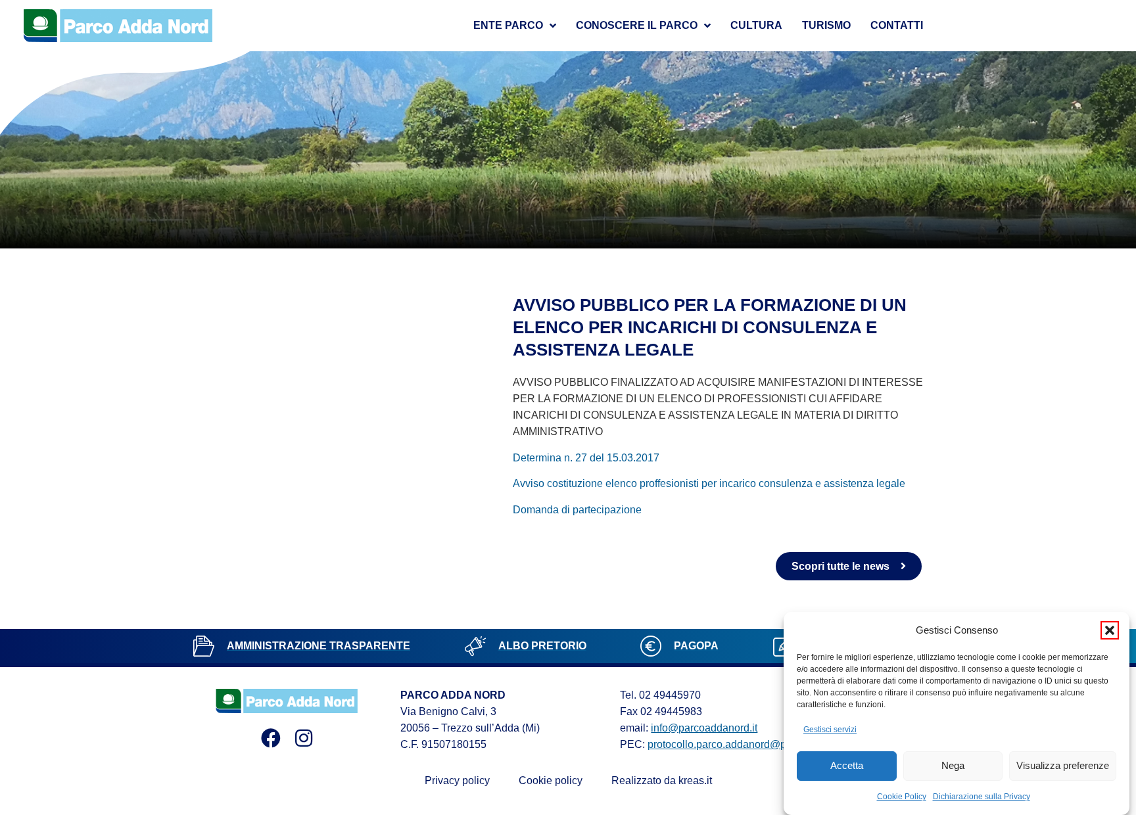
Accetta (846, 766)
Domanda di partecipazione (577, 509)
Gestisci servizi (830, 729)
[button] (1109, 630)
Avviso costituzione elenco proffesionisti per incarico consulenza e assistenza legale (709, 483)
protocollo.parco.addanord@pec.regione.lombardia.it (770, 744)
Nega (952, 766)
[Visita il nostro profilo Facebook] (271, 738)
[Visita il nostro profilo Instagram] (304, 738)
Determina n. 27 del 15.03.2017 (586, 457)
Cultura (756, 25)
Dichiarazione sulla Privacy (981, 796)
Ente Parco (508, 25)
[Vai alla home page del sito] (118, 26)
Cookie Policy (901, 796)
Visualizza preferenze (1062, 766)
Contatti (896, 25)
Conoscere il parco (637, 25)
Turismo (826, 25)
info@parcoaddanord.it (704, 728)
